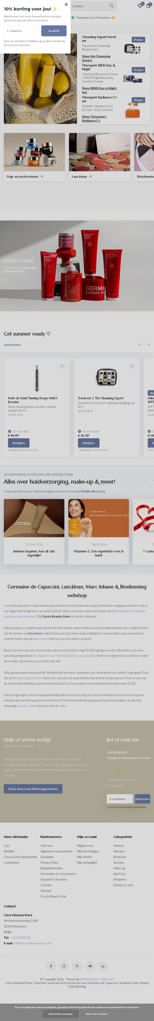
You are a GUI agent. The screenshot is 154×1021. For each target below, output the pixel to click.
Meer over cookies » (97, 1013)
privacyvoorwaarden (17, 45)
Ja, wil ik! (54, 30)
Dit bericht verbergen (61, 1013)
